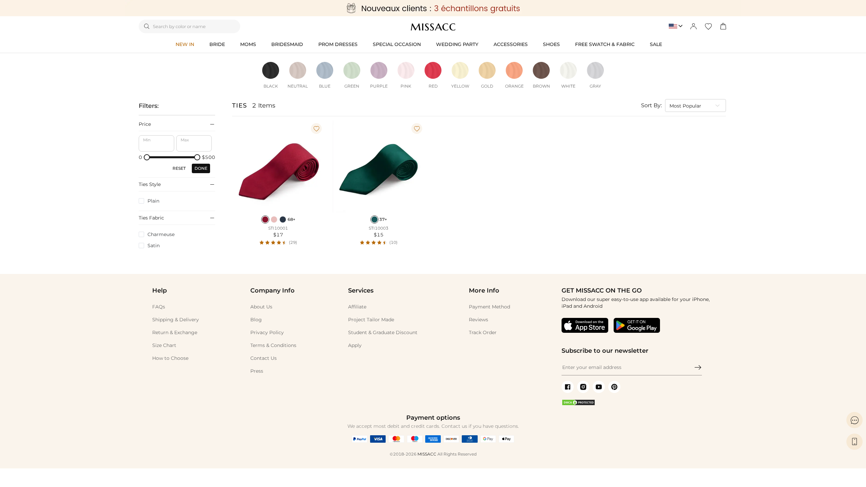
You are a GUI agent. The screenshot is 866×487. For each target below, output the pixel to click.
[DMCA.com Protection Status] (578, 404)
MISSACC (426, 454)
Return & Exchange (174, 332)
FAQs (158, 307)
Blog (256, 320)
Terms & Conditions (273, 345)
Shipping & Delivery (175, 320)
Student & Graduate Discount (382, 332)
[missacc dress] (433, 8)
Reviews (478, 320)
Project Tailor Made (371, 320)
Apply (355, 345)
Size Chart (164, 345)
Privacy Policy (267, 332)
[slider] (147, 157)
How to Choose (170, 358)
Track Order (483, 332)
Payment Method (489, 307)
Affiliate (357, 307)
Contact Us (263, 358)
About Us (261, 307)
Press (256, 371)
